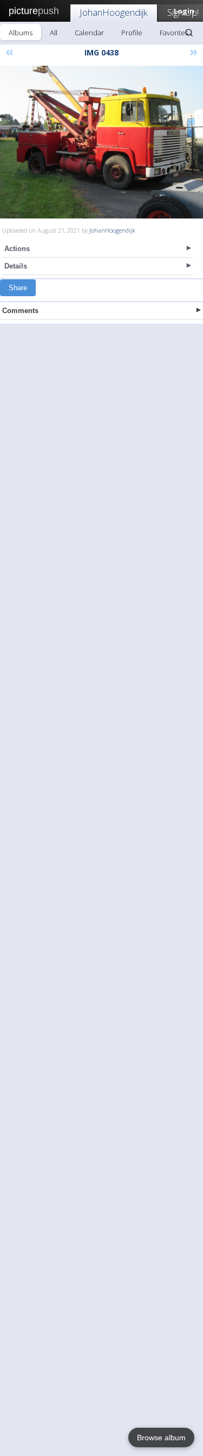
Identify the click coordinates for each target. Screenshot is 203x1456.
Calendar (89, 33)
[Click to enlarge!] (101, 142)
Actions (17, 249)
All (53, 33)
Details (15, 266)
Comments (20, 311)
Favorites (174, 33)
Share (18, 288)
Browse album (161, 1437)
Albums (20, 33)
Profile (131, 33)
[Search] (189, 32)
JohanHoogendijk (114, 12)
